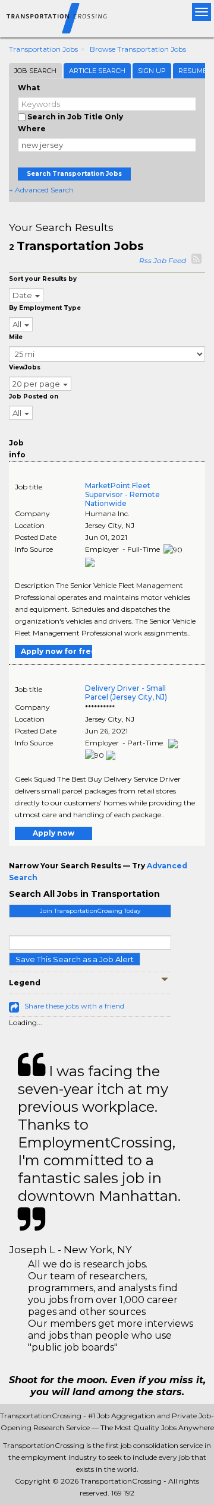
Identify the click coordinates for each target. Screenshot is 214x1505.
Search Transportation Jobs (74, 174)
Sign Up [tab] (152, 71)
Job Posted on (33, 396)
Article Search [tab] (97, 71)
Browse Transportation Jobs (138, 49)
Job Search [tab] (35, 71)
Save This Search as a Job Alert (74, 959)
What (29, 87)
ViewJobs (24, 367)
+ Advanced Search (41, 189)
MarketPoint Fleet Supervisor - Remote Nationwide (122, 494)
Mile (16, 337)
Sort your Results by (43, 279)
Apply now (53, 833)
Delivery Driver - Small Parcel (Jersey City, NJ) (126, 692)
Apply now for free (56, 651)
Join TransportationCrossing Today (90, 911)
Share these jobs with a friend (74, 1005)
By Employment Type (45, 308)
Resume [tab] (192, 71)
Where (32, 128)
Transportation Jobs (43, 49)
